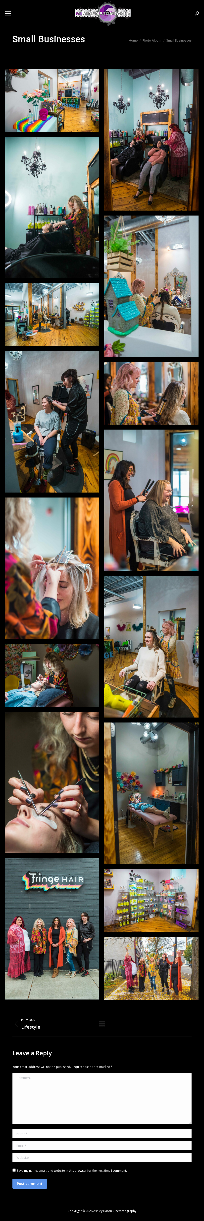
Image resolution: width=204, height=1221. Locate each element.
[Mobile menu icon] (8, 13)
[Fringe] (52, 100)
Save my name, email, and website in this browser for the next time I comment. (72, 1170)
